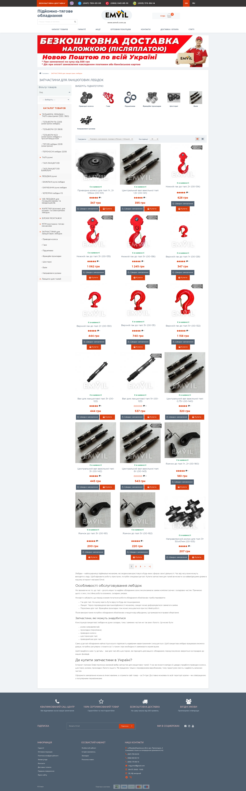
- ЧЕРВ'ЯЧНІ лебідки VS (52, 193)
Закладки (85, 756)
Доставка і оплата (169, 29)
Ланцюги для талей (51, 279)
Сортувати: (82, 139)
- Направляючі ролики (51, 273)
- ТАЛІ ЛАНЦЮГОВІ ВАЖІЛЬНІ (50, 169)
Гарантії (82, 29)
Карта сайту (42, 775)
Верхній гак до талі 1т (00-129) (183, 257)
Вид (41, 92)
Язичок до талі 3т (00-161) (93, 534)
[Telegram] (126, 777)
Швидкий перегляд (95, 162)
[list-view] (202, 139)
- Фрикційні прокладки (51, 256)
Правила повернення (46, 771)
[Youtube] (192, 725)
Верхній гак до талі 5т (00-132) (183, 326)
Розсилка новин (88, 759)
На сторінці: (143, 139)
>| (150, 566)
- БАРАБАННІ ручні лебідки (54, 187)
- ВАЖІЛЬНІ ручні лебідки (53, 182)
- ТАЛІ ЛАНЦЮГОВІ (50, 163)
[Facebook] (184, 725)
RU (193, 3)
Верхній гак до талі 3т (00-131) (138, 325)
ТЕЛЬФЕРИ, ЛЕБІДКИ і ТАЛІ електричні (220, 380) (55, 115)
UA (186, 3)
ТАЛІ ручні (47, 157)
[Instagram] (188, 725)
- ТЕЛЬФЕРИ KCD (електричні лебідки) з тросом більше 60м (51, 136)
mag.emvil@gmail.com (136, 766)
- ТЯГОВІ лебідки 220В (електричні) (52, 145)
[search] (75, 21)
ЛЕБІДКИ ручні (49, 176)
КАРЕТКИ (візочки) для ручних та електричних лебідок (53, 210)
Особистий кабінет (89, 748)
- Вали (44, 267)
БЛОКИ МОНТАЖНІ (52, 218)
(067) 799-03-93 (92, 3)
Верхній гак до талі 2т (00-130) (94, 326)
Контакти (146, 29)
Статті (191, 29)
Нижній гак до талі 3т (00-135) (94, 257)
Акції (98, 29)
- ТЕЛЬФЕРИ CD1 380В (52, 129)
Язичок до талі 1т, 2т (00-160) (182, 464)
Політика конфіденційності (48, 756)
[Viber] (72, 3)
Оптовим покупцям (120, 29)
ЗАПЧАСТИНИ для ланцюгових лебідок (52, 233)
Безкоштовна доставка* (52, 3)
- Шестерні (46, 262)
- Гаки (44, 245)
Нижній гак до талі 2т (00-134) (183, 187)
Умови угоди (42, 759)
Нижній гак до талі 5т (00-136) (138, 257)
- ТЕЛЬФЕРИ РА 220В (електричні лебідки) (51, 123)
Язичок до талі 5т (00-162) (137, 534)
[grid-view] (197, 139)
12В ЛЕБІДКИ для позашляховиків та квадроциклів (51, 201)
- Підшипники (47, 250)
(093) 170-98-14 (146, 3)
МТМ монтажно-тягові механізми (53, 225)
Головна (45, 73)
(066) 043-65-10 (119, 3)
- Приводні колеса (49, 239)
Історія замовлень (88, 752)
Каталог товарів (60, 29)
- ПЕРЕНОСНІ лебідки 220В (54, 152)
